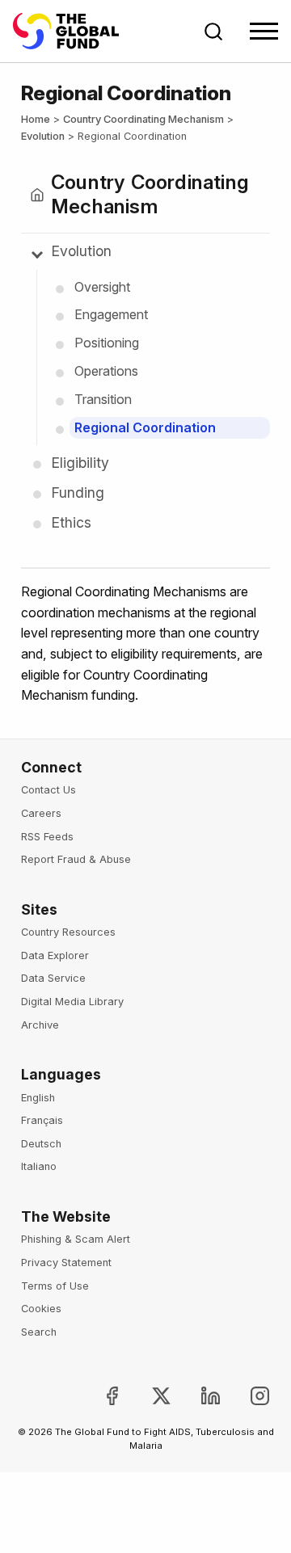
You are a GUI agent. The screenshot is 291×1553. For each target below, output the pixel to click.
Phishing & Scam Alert (75, 1239)
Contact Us (48, 790)
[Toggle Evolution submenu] (37, 253)
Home (35, 119)
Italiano (39, 1166)
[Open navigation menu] (264, 31)
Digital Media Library (72, 1001)
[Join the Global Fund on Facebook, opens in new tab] (99, 1396)
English (38, 1098)
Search (39, 1332)
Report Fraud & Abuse (76, 859)
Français (42, 1120)
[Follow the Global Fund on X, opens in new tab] (148, 1396)
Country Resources (68, 932)
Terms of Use (55, 1286)
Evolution (43, 136)
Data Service (53, 978)
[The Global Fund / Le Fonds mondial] (73, 31)
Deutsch (41, 1144)
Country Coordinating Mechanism (143, 119)
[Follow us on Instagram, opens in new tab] (247, 1396)
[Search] (213, 31)
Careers (41, 813)
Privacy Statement (66, 1262)
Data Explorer (55, 955)
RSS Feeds (47, 837)
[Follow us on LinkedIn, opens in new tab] (198, 1396)
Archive (40, 1025)
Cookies (41, 1309)
